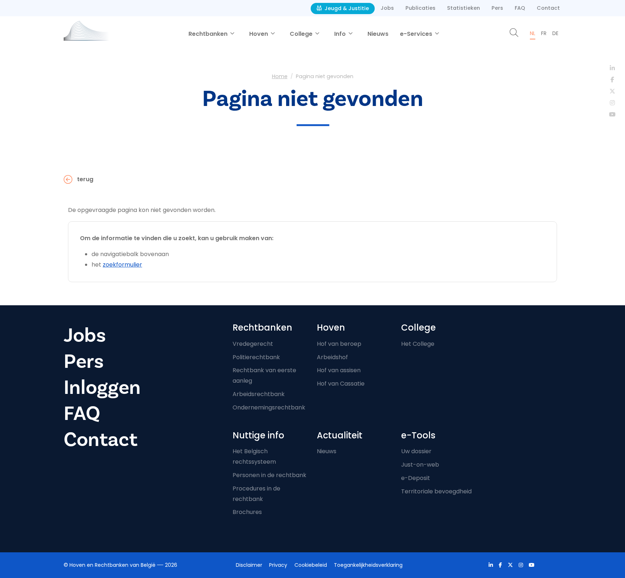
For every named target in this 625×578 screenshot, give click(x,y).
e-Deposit (415, 478)
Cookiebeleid (310, 565)
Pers (497, 8)
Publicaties (420, 8)
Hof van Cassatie (341, 383)
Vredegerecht (253, 344)
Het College (417, 344)
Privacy (278, 565)
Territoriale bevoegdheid (436, 491)
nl (532, 33)
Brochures (247, 512)
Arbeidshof (332, 357)
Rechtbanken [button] (208, 34)
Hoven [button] (259, 34)
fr (544, 33)
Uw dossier (416, 451)
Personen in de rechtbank (269, 475)
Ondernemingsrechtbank (269, 407)
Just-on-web (420, 464)
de (555, 33)
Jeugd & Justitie (346, 8)
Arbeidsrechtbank (259, 394)
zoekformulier (122, 264)
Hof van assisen (339, 370)
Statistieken (463, 8)
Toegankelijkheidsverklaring (368, 565)
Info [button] (340, 34)
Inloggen (102, 387)
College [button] (302, 34)
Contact (548, 8)
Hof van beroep (339, 344)
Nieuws (377, 34)
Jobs (387, 8)
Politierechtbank (256, 357)
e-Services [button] (417, 34)
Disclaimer (249, 565)
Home (280, 76)
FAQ (520, 8)
